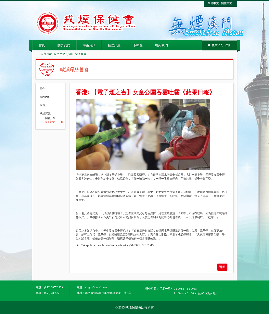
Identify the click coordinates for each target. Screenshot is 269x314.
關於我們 (64, 45)
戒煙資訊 (45, 113)
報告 (42, 105)
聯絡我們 (161, 45)
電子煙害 (80, 54)
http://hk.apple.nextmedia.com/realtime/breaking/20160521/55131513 (115, 245)
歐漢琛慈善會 (56, 54)
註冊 (228, 45)
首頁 (42, 45)
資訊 (70, 54)
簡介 (42, 88)
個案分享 (50, 118)
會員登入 (217, 45)
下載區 (138, 45)
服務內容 (45, 97)
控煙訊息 (114, 45)
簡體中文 (226, 3)
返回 (222, 267)
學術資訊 (89, 45)
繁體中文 (213, 3)
